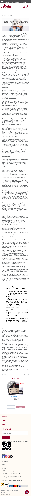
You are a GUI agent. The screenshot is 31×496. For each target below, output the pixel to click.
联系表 (3, 470)
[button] (4, 396)
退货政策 (16, 490)
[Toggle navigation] (2, 7)
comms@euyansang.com (16, 480)
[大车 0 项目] (27, 7)
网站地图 (3, 492)
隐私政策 (9, 490)
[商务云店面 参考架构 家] (7, 6)
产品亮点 (4, 416)
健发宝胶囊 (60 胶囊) (15, 396)
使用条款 (3, 490)
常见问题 (4, 425)
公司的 (4, 420)
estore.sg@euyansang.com (7, 477)
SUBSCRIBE (6, 437)
